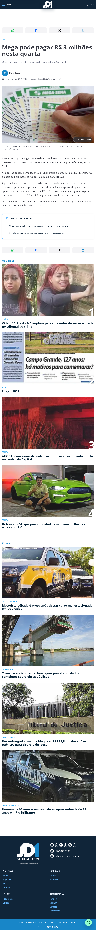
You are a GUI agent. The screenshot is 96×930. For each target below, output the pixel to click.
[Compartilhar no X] (59, 30)
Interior (6, 887)
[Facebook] (52, 845)
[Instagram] (56, 845)
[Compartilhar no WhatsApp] (13, 30)
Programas (8, 898)
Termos (53, 898)
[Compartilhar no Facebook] (36, 30)
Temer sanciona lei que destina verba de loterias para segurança (39, 226)
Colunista (54, 875)
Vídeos (6, 902)
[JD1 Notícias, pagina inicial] (48, 4)
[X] (61, 845)
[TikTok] (70, 845)
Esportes (7, 879)
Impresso (54, 879)
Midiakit (53, 902)
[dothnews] (52, 927)
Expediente (55, 910)
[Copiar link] (83, 30)
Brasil (5, 875)
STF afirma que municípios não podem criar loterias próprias (37, 233)
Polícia (6, 883)
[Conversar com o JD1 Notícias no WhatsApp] (88, 922)
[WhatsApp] (74, 845)
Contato (53, 906)
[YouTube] (65, 845)
